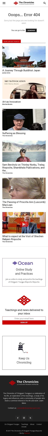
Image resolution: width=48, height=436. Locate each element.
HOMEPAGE (31, 30)
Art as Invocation (11, 101)
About (32, 424)
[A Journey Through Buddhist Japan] (24, 56)
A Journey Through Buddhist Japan (21, 70)
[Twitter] (30, 418)
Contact (39, 424)
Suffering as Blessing (13, 133)
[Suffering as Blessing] (24, 119)
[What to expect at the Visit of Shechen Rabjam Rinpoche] (24, 223)
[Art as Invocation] (24, 88)
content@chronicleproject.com (28, 408)
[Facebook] (17, 418)
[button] (4, 3)
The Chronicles (7, 136)
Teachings (24, 424)
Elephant (27, 433)
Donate (24, 427)
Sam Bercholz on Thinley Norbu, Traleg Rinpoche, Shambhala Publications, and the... (23, 167)
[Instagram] (24, 418)
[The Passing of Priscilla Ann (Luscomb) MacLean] (24, 188)
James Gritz (6, 73)
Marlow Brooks (7, 104)
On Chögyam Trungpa (12, 424)
